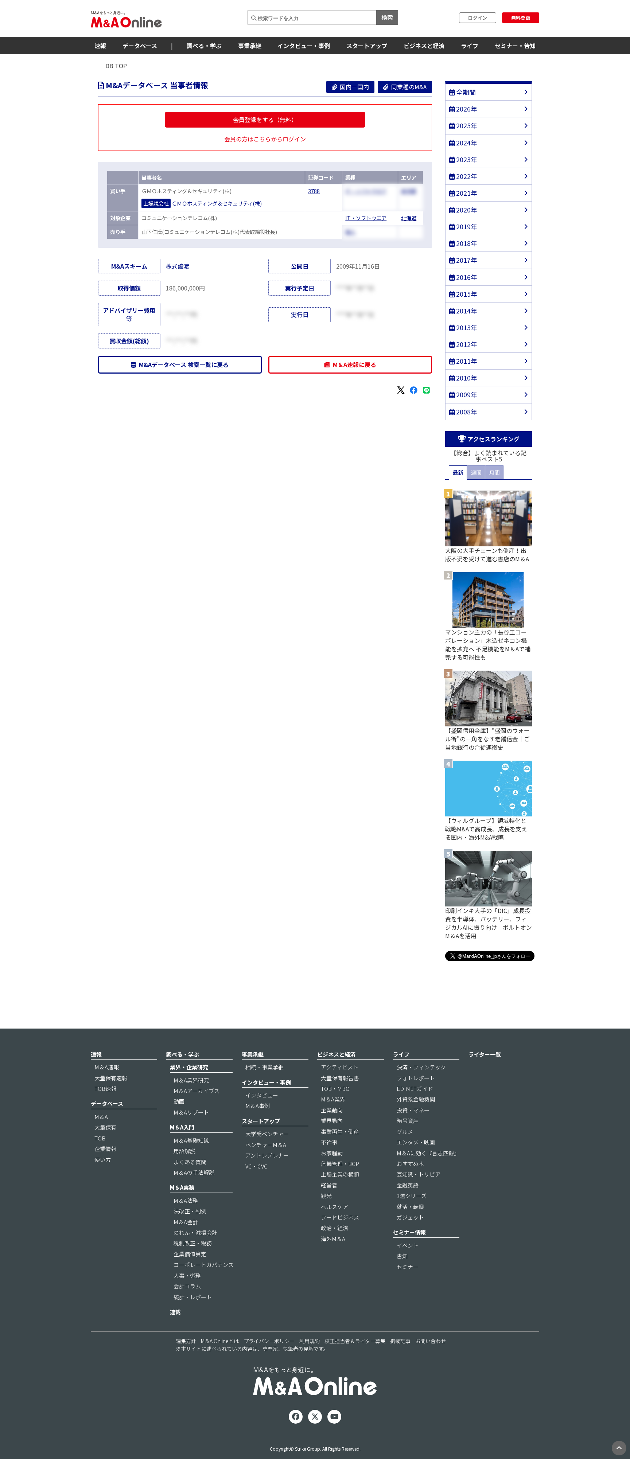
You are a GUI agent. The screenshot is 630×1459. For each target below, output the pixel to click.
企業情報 (105, 1148)
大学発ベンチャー (267, 1134)
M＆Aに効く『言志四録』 (428, 1153)
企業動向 (332, 1110)
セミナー (408, 1267)
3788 (314, 191)
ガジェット (410, 1217)
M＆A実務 (182, 1187)
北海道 (408, 218)
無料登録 (520, 17)
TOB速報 (105, 1088)
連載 (175, 1312)
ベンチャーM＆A (265, 1144)
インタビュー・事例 (303, 45)
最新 (458, 472)
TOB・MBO (335, 1088)
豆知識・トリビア (418, 1174)
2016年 (466, 277)
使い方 (102, 1159)
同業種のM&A (407, 86)
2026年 (466, 108)
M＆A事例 (257, 1105)
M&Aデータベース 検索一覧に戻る (182, 364)
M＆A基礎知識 (191, 1140)
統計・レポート (193, 1297)
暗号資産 (408, 1120)
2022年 (466, 176)
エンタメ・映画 (416, 1142)
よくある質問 (190, 1162)
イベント (408, 1245)
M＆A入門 (182, 1127)
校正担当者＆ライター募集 (354, 1341)
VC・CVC (256, 1166)
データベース (139, 45)
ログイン (477, 17)
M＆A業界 (333, 1099)
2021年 (466, 193)
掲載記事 (400, 1341)
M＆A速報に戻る (353, 364)
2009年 (466, 394)
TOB (99, 1138)
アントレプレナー (267, 1155)
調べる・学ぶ (204, 45)
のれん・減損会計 (195, 1232)
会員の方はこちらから (265, 138)
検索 (387, 17)
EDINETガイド (415, 1088)
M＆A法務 (186, 1200)
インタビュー (261, 1095)
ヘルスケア (334, 1206)
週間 (476, 472)
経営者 (329, 1185)
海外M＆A (333, 1239)
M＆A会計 (186, 1222)
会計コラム (187, 1286)
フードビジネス (340, 1217)
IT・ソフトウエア (365, 218)
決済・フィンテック (421, 1067)
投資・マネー (413, 1110)
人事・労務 (187, 1275)
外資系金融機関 (416, 1099)
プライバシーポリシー (269, 1341)
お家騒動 (332, 1153)
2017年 (466, 260)
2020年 (466, 209)
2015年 (466, 294)
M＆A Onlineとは (220, 1341)
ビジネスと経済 (424, 45)
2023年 (466, 159)
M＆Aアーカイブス (196, 1091)
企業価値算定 (190, 1254)
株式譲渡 (177, 266)
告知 (402, 1256)
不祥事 (329, 1142)
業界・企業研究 (189, 1067)
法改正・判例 (190, 1211)
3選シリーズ (412, 1195)
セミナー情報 (409, 1232)
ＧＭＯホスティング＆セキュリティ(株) (217, 203)
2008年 (466, 411)
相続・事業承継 (264, 1067)
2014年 (466, 310)
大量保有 (105, 1127)
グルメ (405, 1131)
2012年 (466, 344)
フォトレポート (416, 1078)
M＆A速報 (106, 1067)
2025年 (466, 125)
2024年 (466, 142)
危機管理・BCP (340, 1163)
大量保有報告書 (340, 1078)
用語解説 (184, 1151)
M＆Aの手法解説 (194, 1172)
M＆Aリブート (191, 1112)
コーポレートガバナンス (204, 1264)
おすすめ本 (410, 1163)
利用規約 (309, 1341)
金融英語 (408, 1185)
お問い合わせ (430, 1341)
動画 (179, 1101)
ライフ (469, 45)
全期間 (465, 92)
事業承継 (249, 45)
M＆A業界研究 (191, 1080)
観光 (326, 1195)
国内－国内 (353, 86)
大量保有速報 (110, 1078)
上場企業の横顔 (340, 1174)
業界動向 (332, 1120)
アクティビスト (339, 1067)
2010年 (466, 377)
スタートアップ (366, 45)
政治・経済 (334, 1228)
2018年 (466, 243)
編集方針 (186, 1341)
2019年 (466, 226)
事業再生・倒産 (340, 1131)
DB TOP (116, 65)
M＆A (101, 1116)
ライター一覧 (484, 1054)
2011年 (466, 361)
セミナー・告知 (515, 45)
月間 (494, 472)
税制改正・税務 (193, 1243)
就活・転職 (410, 1206)
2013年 (466, 327)
